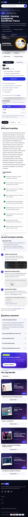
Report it (19, 95)
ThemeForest (7, 10)
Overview (5, 122)
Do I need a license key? (8, 343)
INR (7, 65)
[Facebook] (2, 491)
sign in (8, 116)
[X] (11, 491)
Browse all (5, 376)
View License (7, 56)
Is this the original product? (9, 319)
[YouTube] (8, 491)
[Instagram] (5, 491)
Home (2, 10)
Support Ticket (17, 308)
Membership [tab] (20, 62)
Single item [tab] (8, 62)
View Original (7, 53)
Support (17, 53)
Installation (13, 122)
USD (4, 65)
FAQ (19, 122)
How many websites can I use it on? (11, 333)
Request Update (19, 56)
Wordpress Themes (16, 10)
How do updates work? (8, 338)
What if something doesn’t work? (11, 348)
